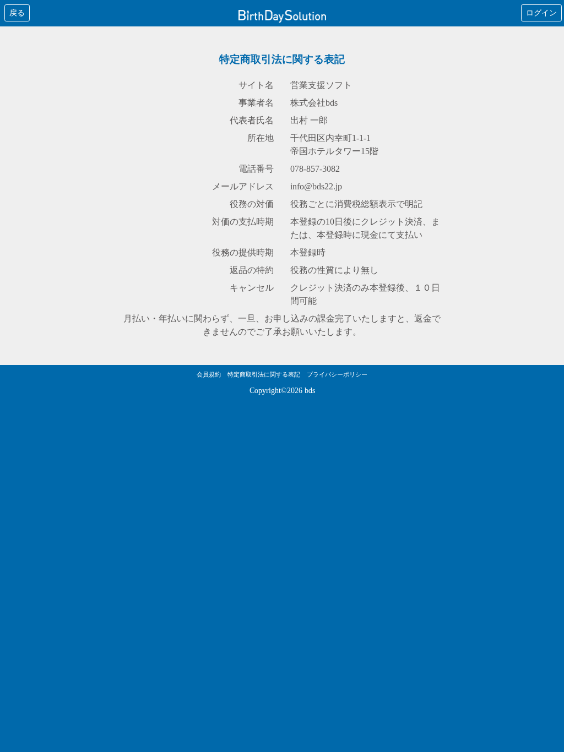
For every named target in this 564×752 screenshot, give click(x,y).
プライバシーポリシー (337, 374)
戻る (17, 13)
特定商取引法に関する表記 (263, 374)
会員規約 (209, 374)
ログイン (541, 13)
